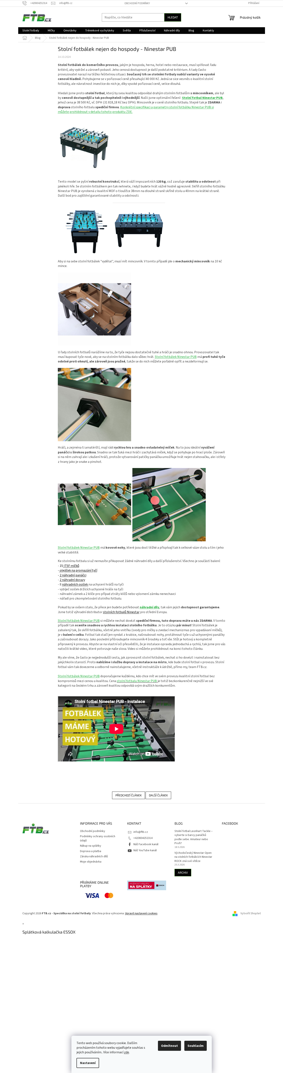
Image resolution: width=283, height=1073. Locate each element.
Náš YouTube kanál (145, 850)
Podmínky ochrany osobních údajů (97, 838)
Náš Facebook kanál (145, 844)
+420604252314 (142, 838)
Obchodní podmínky (137, 3)
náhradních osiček (75, 584)
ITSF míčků (71, 566)
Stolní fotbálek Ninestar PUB (176, 357)
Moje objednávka (90, 862)
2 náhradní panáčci (73, 575)
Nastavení (88, 1063)
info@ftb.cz (140, 832)
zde (126, 1052)
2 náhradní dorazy (72, 580)
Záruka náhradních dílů (94, 856)
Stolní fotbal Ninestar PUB (202, 97)
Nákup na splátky (90, 846)
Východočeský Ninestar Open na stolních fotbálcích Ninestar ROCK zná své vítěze (193, 857)
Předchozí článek (128, 795)
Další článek (158, 795)
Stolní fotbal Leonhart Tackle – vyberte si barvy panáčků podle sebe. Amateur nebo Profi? (193, 837)
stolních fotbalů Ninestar (121, 612)
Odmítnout (169, 1045)
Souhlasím (195, 1045)
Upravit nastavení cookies (141, 913)
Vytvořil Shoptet (250, 913)
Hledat (173, 17)
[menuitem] (30, 30)
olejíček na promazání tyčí (78, 570)
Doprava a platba (90, 851)
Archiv (183, 872)
